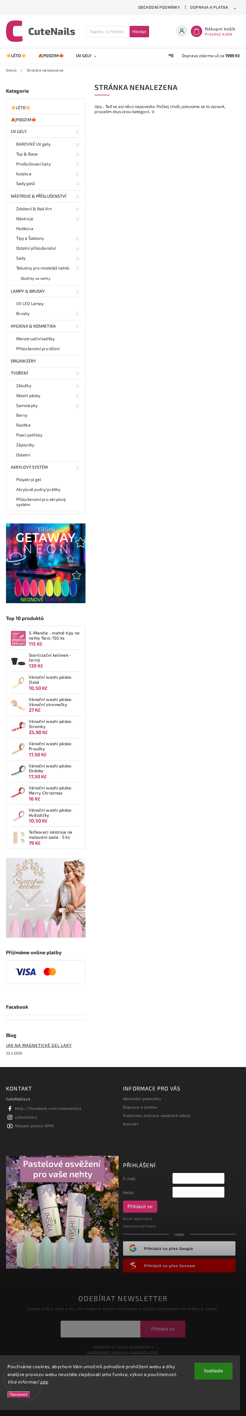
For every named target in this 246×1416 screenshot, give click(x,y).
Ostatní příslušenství (36, 248)
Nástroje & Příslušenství (38, 196)
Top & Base (27, 153)
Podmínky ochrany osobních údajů (156, 1115)
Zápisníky (25, 444)
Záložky (23, 385)
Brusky (23, 313)
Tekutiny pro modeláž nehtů (43, 267)
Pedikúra (24, 228)
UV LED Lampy (30, 303)
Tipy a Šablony (30, 238)
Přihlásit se (140, 1206)
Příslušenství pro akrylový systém (41, 502)
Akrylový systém (29, 467)
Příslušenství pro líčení (37, 348)
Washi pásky (28, 395)
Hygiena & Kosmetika (33, 326)
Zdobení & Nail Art (34, 208)
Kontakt (131, 1123)
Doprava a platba (209, 7)
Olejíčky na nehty (35, 278)
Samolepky (27, 405)
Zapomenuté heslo (139, 1226)
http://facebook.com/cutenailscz (48, 1108)
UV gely (19, 131)
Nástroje (24, 218)
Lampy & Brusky (28, 291)
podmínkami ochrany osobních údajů (123, 1352)
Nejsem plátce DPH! (34, 1125)
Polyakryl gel (28, 479)
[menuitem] (19, 55)
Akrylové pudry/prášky (38, 489)
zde (44, 1381)
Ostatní (23, 454)
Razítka (23, 424)
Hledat (139, 31)
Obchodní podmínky (159, 7)
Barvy (22, 415)
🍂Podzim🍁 (23, 119)
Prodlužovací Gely (33, 163)
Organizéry (23, 360)
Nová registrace (137, 1218)
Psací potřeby (29, 434)
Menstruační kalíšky (35, 338)
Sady (21, 258)
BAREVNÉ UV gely (33, 144)
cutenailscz (26, 1117)
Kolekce (24, 173)
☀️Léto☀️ (21, 107)
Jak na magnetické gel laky (39, 1045)
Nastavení (19, 1394)
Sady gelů (25, 183)
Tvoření (19, 372)
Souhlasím (213, 1371)
